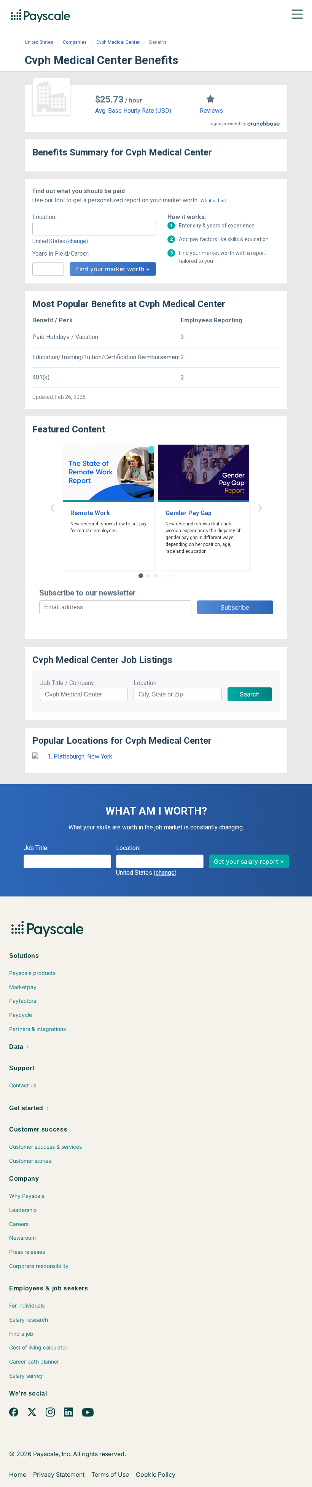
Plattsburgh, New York (83, 756)
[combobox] (94, 228)
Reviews (211, 110)
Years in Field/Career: (60, 253)
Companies (75, 42)
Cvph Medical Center (118, 42)
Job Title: (36, 848)
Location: (44, 217)
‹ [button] (52, 507)
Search (249, 694)
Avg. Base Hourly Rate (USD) (133, 110)
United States (39, 42)
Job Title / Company (67, 683)
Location (145, 683)
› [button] (260, 507)
